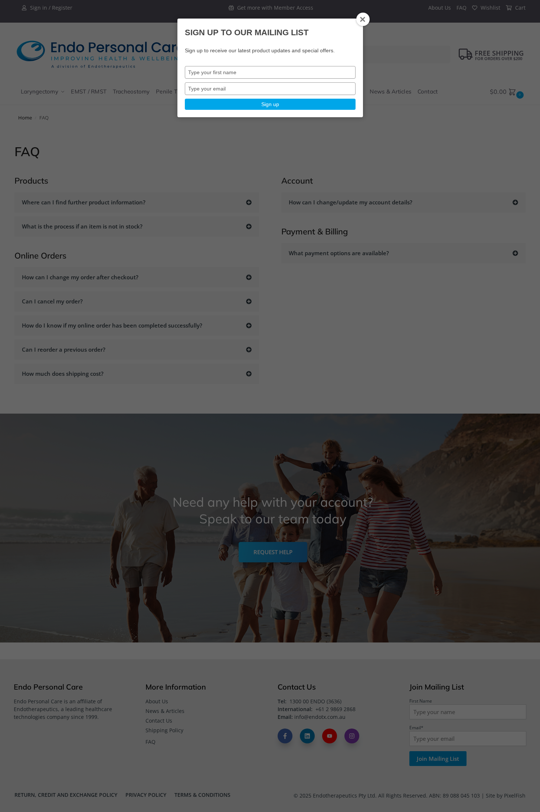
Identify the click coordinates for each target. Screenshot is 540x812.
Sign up (270, 104)
